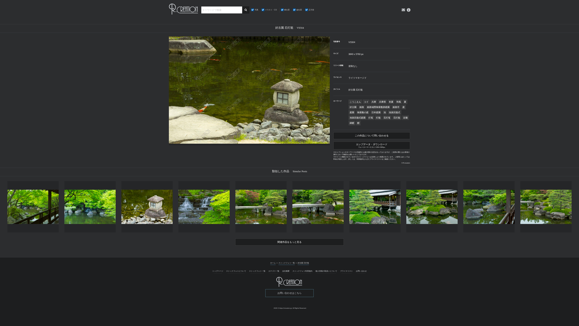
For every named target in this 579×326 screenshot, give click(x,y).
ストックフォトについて (236, 271)
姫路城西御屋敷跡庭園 (378, 107)
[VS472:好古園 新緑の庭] (204, 207)
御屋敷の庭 (363, 112)
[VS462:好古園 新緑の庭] (33, 207)
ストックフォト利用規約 (302, 271)
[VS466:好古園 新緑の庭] (90, 207)
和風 (398, 102)
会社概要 (286, 271)
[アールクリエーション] (184, 9)
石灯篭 (387, 117)
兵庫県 (382, 102)
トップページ (217, 271)
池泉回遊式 (394, 112)
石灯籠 (396, 117)
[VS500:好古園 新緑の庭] (374, 207)
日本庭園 (376, 112)
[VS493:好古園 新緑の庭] (318, 207)
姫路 (361, 107)
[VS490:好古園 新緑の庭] (545, 207)
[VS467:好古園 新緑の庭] (488, 207)
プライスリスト (346, 271)
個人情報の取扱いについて (326, 271)
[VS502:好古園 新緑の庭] (431, 207)
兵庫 (374, 102)
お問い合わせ (361, 271)
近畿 (405, 117)
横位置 (287, 10)
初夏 (391, 102)
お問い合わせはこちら (289, 293)
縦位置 (299, 10)
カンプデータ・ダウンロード (371, 145)
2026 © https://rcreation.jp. (283, 308)
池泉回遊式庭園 (357, 117)
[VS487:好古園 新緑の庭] (261, 207)
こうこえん (355, 102)
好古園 (353, 107)
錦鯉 (352, 123)
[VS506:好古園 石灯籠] (147, 207)
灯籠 (378, 117)
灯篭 (371, 117)
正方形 (311, 10)
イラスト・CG (271, 10)
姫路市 (396, 107)
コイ (366, 102)
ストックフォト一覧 (257, 271)
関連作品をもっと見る (289, 242)
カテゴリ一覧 (273, 271)
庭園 (352, 112)
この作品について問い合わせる (372, 135)
